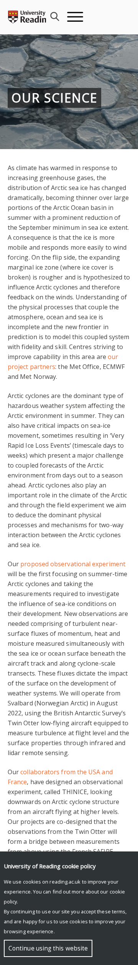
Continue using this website (48, 948)
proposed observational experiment (72, 564)
